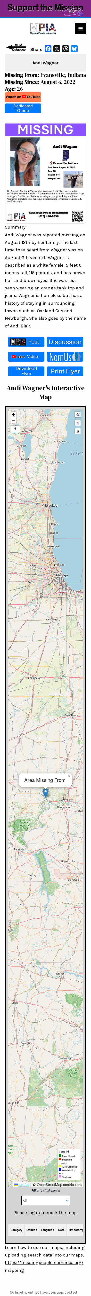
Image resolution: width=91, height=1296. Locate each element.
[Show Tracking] (78, 423)
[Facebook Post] (26, 342)
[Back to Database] (17, 47)
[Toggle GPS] (78, 414)
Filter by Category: (45, 1190)
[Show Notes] (78, 431)
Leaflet (23, 1184)
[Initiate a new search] (15, 428)
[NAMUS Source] (65, 357)
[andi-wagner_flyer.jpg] (45, 172)
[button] (45, 793)
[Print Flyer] (65, 371)
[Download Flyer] (26, 371)
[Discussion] (65, 342)
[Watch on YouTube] (23, 97)
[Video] (26, 357)
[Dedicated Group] (23, 108)
